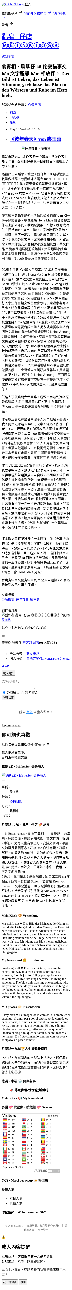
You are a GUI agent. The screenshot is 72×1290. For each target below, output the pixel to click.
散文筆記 (32, 653)
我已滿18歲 (9, 1282)
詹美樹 (6, 620)
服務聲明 (43, 1229)
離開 (23, 1282)
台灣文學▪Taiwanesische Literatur (48, 658)
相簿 (13, 112)
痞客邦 (27, 642)
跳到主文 (8, 56)
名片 (13, 122)
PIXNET (18, 1225)
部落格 (14, 117)
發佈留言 (8, 697)
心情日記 (34, 104)
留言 (36, 642)
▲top (5, 665)
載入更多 (8, 673)
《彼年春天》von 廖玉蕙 (35, 139)
